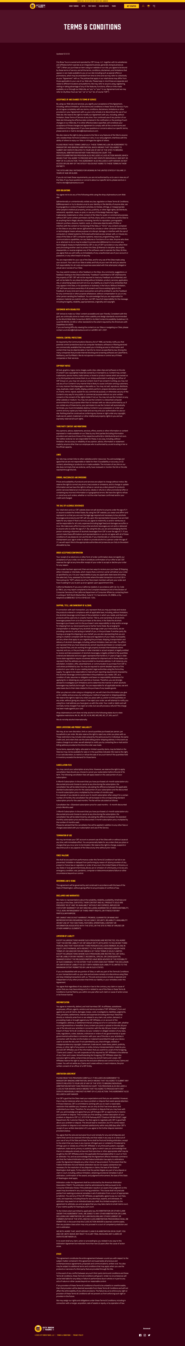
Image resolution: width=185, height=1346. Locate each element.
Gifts (83, 6)
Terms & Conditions (64, 1335)
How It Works (74, 6)
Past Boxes (92, 6)
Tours (114, 6)
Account (146, 1328)
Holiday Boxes (104, 6)
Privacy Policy (78, 1335)
